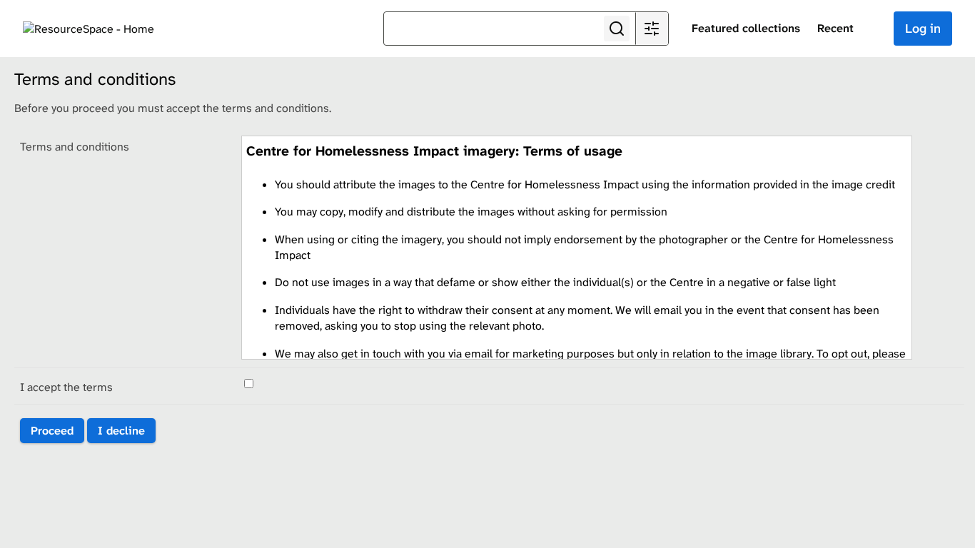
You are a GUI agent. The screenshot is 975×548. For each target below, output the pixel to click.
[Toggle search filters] (651, 28)
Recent (835, 28)
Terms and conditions (74, 146)
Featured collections (746, 28)
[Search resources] (617, 28)
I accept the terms (66, 387)
